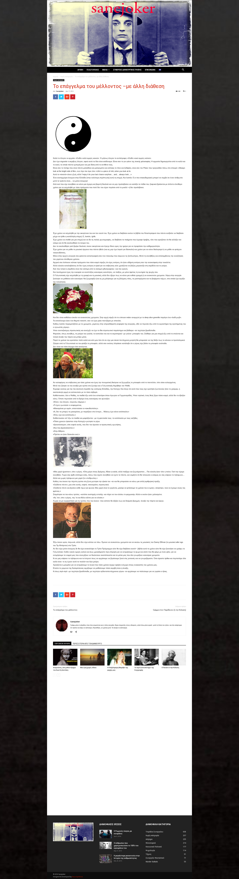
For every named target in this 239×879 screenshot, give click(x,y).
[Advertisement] (119, 107)
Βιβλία (105, 70)
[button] (183, 70)
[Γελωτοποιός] (119, 33)
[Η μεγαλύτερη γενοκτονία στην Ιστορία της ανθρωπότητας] (105, 858)
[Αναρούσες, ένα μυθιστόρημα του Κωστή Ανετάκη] (65, 657)
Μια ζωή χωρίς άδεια (88, 667)
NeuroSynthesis (77, 877)
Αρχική (80, 70)
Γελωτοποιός (93, 70)
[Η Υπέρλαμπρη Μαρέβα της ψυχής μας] (119, 657)
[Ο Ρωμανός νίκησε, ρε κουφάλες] (105, 834)
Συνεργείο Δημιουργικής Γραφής (127, 70)
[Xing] (77, 632)
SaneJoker (60, 91)
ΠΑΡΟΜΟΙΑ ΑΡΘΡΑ (62, 644)
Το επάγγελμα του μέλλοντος (65, 610)
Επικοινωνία (150, 70)
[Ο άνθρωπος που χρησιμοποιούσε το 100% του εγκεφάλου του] (105, 845)
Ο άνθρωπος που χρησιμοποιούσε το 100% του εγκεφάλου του (126, 845)
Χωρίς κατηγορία (66, 76)
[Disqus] (119, 714)
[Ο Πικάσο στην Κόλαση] (174, 657)
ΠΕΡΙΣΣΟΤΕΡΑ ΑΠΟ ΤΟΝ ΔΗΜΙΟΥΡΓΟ (87, 644)
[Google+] (72, 632)
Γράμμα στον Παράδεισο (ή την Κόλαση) (169, 610)
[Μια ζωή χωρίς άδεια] (92, 657)
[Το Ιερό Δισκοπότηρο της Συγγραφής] (146, 657)
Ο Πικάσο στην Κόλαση (170, 667)
